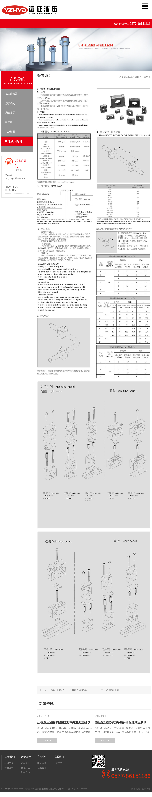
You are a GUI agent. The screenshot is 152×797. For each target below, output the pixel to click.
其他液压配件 (13, 141)
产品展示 (146, 76)
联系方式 (58, 763)
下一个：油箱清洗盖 (107, 690)
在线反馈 (41, 767)
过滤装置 (10, 112)
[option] (76, 49)
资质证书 (8, 767)
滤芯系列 (10, 103)
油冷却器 (10, 131)
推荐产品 (25, 767)
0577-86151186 (140, 23)
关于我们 (9, 756)
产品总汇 (25, 763)
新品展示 (25, 772)
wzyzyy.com (28, 788)
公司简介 (8, 763)
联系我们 (59, 756)
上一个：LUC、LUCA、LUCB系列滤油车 (63, 690)
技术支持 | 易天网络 (141, 788)
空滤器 (8, 122)
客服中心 (42, 756)
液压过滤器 (11, 93)
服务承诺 (41, 763)
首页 (137, 76)
